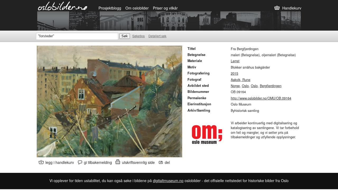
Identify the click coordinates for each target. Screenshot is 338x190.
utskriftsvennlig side (138, 162)
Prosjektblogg (109, 8)
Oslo (245, 85)
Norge (235, 85)
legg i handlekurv (59, 162)
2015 (234, 73)
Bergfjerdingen (270, 85)
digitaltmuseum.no (168, 180)
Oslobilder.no (63, 5)
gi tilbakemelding (98, 162)
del (167, 162)
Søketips (138, 36)
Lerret (235, 61)
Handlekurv (291, 8)
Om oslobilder (137, 8)
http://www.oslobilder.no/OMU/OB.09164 (261, 98)
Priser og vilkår (165, 8)
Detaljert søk (157, 36)
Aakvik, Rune (240, 79)
